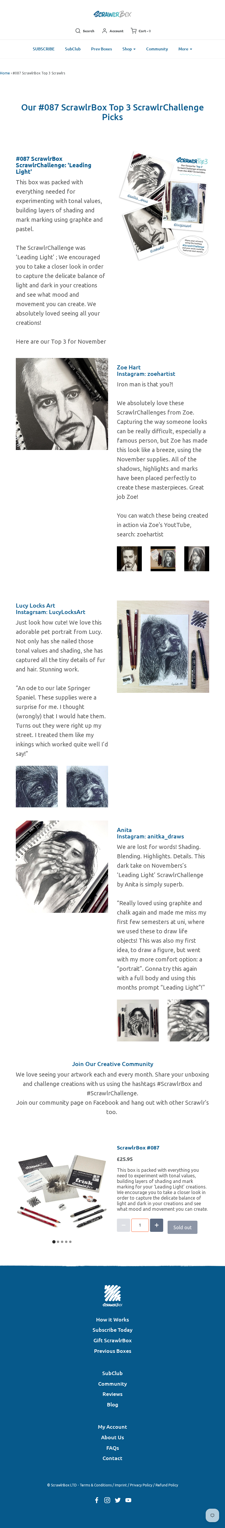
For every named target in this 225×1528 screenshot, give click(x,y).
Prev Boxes (101, 49)
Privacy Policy (141, 1485)
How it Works (112, 1319)
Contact (112, 1457)
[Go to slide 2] (58, 1242)
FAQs (112, 1447)
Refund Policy (167, 1485)
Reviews (112, 1393)
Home (5, 73)
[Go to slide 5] (70, 1242)
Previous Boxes (112, 1350)
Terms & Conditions (96, 1485)
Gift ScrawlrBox (112, 1340)
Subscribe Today (112, 1329)
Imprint (121, 1485)
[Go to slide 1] (53, 1241)
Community (157, 49)
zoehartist (161, 373)
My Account (112, 1426)
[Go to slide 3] (62, 1242)
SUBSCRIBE (43, 49)
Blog (112, 1404)
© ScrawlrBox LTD (62, 1485)
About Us (112, 1437)
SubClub (73, 49)
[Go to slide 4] (66, 1242)
